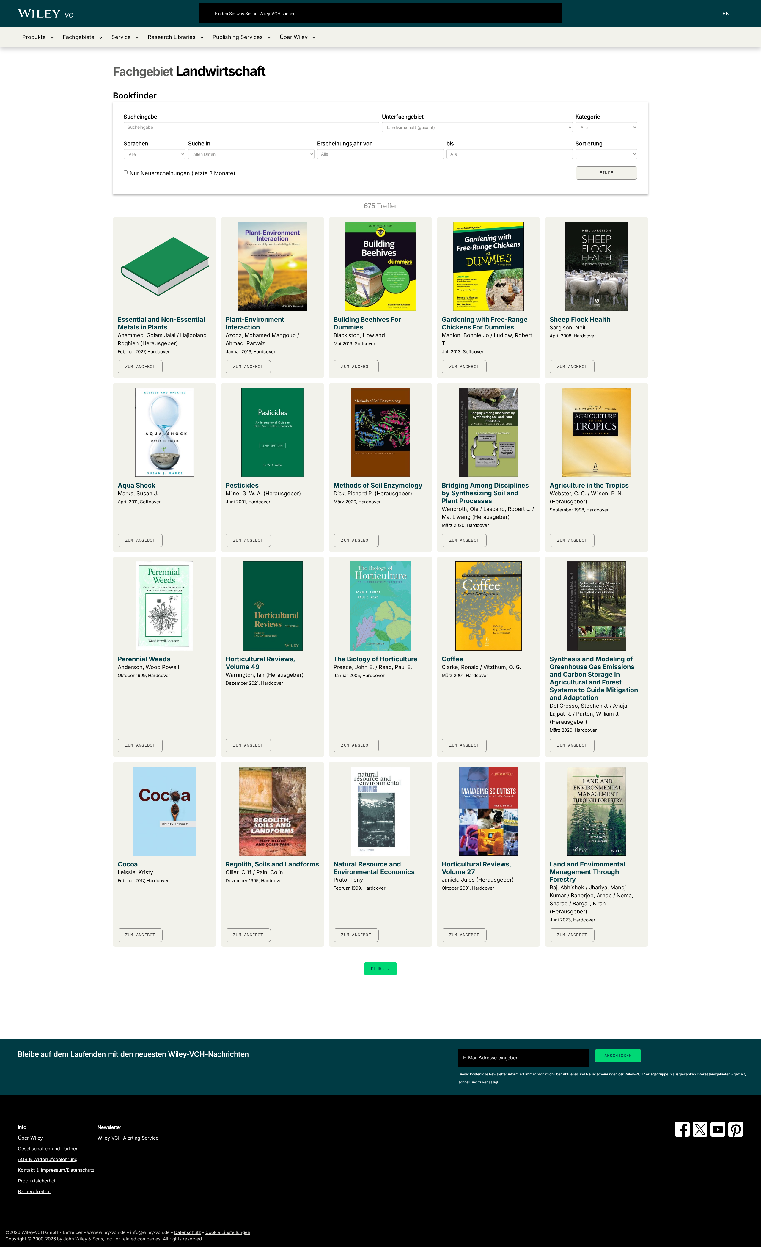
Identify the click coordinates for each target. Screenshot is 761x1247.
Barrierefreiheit (34, 1191)
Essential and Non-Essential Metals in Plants (161, 323)
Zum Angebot (140, 366)
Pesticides (242, 485)
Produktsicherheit (37, 1181)
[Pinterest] (735, 1135)
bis (450, 143)
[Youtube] (717, 1135)
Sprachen (136, 143)
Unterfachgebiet (403, 117)
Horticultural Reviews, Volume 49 (260, 662)
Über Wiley (30, 1138)
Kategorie (588, 117)
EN (726, 13)
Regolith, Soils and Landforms (272, 864)
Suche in (199, 143)
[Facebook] (682, 1135)
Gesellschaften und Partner (48, 1149)
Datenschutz (187, 1232)
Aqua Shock (136, 485)
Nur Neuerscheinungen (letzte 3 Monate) (182, 173)
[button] (38, 37)
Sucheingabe (140, 117)
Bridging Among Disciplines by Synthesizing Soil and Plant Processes (485, 493)
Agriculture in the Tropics (589, 485)
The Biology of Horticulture (375, 659)
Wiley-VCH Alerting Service (128, 1138)
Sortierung (589, 143)
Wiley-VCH (53, 13)
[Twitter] (700, 1135)
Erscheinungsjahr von (345, 143)
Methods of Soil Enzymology (378, 485)
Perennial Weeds (144, 659)
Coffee (452, 659)
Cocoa (128, 864)
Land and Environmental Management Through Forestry (587, 871)
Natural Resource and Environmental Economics (374, 868)
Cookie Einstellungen (227, 1232)
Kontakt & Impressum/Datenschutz (56, 1170)
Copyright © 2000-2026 (30, 1239)
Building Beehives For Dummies (367, 323)
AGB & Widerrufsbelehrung (48, 1159)
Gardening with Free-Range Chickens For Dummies (485, 323)
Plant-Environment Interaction (255, 323)
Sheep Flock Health (580, 319)
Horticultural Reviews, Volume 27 (476, 868)
